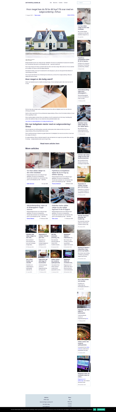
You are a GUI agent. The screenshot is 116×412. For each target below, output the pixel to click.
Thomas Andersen (56, 183)
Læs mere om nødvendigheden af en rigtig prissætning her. (39, 121)
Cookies (60, 2)
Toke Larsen (37, 15)
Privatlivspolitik (101, 409)
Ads (51, 2)
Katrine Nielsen (30, 218)
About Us (55, 2)
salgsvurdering (70, 15)
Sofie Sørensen (30, 183)
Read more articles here (49, 143)
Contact (65, 2)
